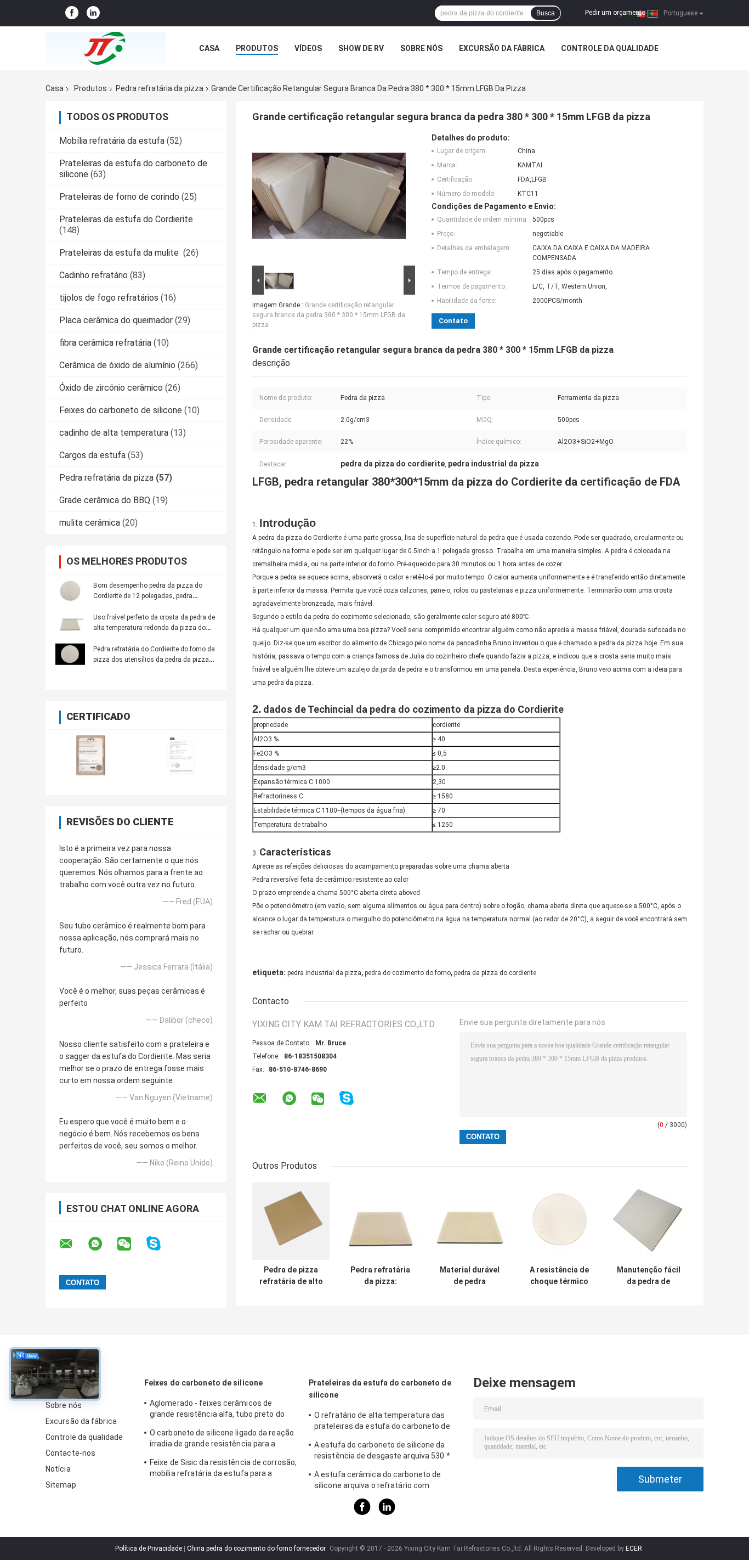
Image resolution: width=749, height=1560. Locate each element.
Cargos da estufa (92, 455)
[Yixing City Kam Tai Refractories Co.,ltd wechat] (131, 1244)
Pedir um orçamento (615, 12)
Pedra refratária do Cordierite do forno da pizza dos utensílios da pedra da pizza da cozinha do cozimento (154, 659)
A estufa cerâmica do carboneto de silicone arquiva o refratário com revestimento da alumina (377, 1481)
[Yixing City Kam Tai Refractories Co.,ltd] (106, 48)
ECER (634, 1548)
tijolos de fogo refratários (108, 297)
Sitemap (61, 1484)
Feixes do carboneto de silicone (120, 410)
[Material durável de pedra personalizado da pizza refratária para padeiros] (469, 1221)
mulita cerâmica (89, 522)
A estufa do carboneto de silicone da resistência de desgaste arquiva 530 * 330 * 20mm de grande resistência (382, 1451)
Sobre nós (421, 48)
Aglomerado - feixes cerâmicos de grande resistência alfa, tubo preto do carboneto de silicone (217, 1410)
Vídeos (308, 48)
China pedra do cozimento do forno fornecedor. (257, 1548)
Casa (209, 48)
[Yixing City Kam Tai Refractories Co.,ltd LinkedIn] (93, 13)
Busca (545, 13)
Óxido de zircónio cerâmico (111, 387)
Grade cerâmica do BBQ (104, 500)
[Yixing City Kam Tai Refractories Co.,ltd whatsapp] (102, 1244)
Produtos (257, 48)
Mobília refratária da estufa (111, 141)
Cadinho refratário (93, 275)
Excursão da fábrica (501, 48)
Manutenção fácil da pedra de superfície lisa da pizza (648, 1275)
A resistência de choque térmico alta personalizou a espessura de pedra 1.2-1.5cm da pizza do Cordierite (559, 1275)
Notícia (58, 1469)
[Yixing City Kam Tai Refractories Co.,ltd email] (73, 1244)
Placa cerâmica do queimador (116, 320)
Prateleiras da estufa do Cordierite (126, 219)
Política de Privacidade (148, 1548)
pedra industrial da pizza (324, 973)
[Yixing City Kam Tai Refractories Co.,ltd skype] (160, 1243)
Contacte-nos (70, 1453)
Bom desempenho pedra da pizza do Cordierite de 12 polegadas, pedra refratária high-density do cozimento (147, 596)
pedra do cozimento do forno (408, 973)
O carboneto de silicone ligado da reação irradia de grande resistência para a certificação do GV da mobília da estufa (222, 1439)
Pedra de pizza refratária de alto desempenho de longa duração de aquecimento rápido (291, 1275)
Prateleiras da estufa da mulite (120, 252)
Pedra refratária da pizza (159, 88)
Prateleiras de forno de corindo (119, 197)
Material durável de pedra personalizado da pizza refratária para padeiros (470, 1275)
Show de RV (361, 48)
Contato (453, 321)
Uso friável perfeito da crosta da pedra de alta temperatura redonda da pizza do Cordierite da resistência (154, 627)
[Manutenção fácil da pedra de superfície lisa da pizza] (648, 1221)
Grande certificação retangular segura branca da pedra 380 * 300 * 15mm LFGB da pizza (328, 315)
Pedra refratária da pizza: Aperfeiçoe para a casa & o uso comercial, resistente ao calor (380, 1275)
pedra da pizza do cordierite (495, 973)
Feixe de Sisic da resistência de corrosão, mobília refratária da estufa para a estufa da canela (223, 1469)
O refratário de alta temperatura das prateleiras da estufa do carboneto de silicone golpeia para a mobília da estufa (385, 1422)
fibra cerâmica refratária (105, 342)
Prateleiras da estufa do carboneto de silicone (380, 1388)
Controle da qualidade (610, 48)
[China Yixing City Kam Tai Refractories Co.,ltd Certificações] (91, 755)
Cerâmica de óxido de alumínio (117, 365)
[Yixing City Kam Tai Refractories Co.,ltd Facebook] (72, 13)
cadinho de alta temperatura (113, 432)
